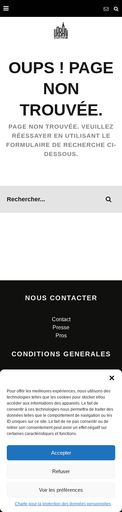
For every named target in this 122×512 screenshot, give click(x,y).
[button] (111, 378)
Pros (61, 335)
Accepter (61, 453)
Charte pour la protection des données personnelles (63, 504)
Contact (61, 319)
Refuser (61, 471)
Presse (61, 327)
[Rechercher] (116, 8)
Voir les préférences (61, 490)
